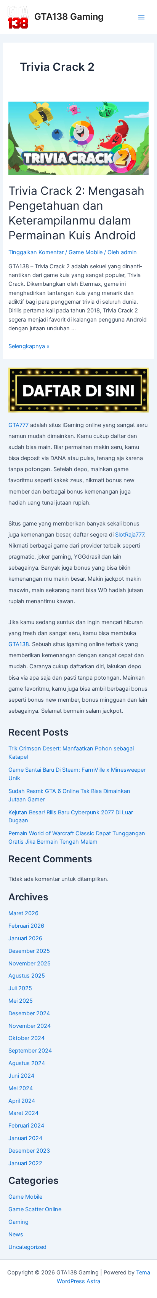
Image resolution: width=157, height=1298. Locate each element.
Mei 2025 (20, 1000)
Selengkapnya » (29, 346)
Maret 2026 (23, 913)
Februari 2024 (26, 1125)
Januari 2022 (25, 1163)
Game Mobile (86, 252)
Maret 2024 (23, 1113)
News (15, 1234)
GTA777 (18, 425)
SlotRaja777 (129, 534)
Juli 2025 (20, 988)
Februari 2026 (26, 925)
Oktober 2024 (26, 1038)
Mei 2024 (20, 1088)
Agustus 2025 (26, 975)
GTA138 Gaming (69, 16)
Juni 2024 (21, 1075)
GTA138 (18, 644)
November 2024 (29, 1025)
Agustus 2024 (26, 1063)
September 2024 (30, 1050)
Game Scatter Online (34, 1209)
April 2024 (21, 1100)
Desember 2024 (29, 1013)
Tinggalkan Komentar (36, 252)
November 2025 (29, 963)
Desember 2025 (29, 951)
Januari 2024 (25, 1138)
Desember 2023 (29, 1150)
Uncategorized (27, 1247)
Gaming (18, 1221)
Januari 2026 (25, 938)
